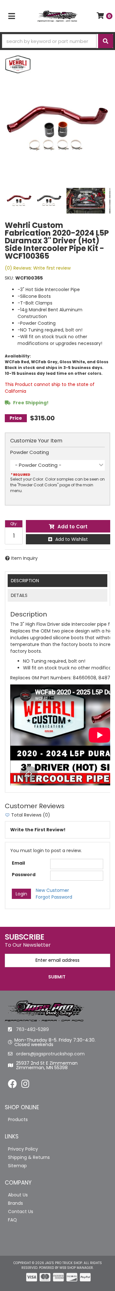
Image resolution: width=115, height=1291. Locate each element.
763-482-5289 (32, 1029)
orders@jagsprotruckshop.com (50, 1054)
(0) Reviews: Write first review (38, 268)
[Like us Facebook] (12, 1085)
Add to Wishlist (71, 539)
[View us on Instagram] (25, 1085)
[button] (57, 41)
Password (23, 874)
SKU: (9, 278)
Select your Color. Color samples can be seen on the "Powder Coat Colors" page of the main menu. (57, 484)
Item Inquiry (24, 558)
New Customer (52, 890)
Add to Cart (72, 526)
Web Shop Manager (76, 1267)
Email (18, 863)
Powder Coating (29, 452)
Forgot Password (54, 897)
